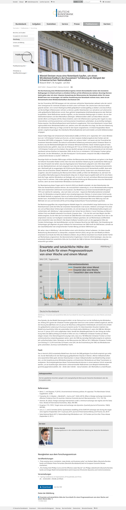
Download (46, 487)
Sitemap (58, 508)
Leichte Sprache (44, 2)
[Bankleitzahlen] (100, 2)
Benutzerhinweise (87, 508)
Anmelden (107, 2)
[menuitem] (21, 24)
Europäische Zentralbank (20, 36)
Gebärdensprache (32, 2)
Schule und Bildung (18, 42)
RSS (96, 508)
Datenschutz (76, 508)
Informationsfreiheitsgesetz (46, 508)
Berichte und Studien (19, 33)
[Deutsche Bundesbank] (63, 13)
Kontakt (15, 2)
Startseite (16, 28)
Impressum (32, 508)
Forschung (34, 28)
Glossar (21, 2)
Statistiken (16, 46)
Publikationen (25, 28)
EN (54, 2)
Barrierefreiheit (66, 508)
